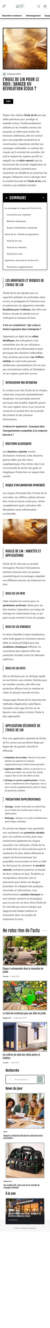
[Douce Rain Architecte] (20, 6)
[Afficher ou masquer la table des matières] (35, 197)
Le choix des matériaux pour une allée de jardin (24, 1013)
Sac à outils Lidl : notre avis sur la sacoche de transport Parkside (21, 1186)
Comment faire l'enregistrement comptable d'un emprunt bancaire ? (25, 430)
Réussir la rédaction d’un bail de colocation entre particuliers (23, 1136)
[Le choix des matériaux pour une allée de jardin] (25, 995)
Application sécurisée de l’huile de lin (22, 260)
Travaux (5, 976)
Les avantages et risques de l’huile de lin (23, 208)
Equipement (7, 1018)
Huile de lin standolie (16, 247)
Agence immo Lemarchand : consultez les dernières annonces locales (24, 1214)
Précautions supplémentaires (20, 267)
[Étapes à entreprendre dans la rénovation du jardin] (25, 950)
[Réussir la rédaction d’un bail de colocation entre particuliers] (25, 1110)
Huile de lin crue (14, 241)
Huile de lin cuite (14, 254)
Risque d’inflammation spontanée (22, 227)
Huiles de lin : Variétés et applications (22, 234)
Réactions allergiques (16, 221)
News (8, 101)
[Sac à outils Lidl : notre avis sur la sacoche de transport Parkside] (25, 1160)
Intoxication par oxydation (19, 214)
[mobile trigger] (5, 6)
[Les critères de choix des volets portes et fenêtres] (25, 1037)
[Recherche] (39, 6)
